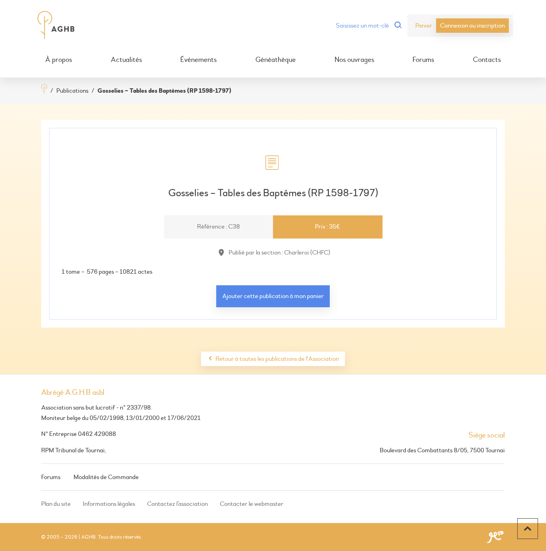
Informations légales (109, 504)
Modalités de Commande (106, 477)
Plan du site (56, 504)
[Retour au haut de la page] (527, 528)
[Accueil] (44, 90)
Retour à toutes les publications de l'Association (277, 359)
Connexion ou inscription (472, 26)
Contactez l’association (177, 504)
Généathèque (275, 60)
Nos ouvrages (354, 60)
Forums (423, 60)
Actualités (126, 60)
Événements (198, 60)
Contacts (487, 60)
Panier (423, 26)
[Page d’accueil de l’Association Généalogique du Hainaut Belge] (56, 25)
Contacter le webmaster (251, 504)
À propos (58, 60)
